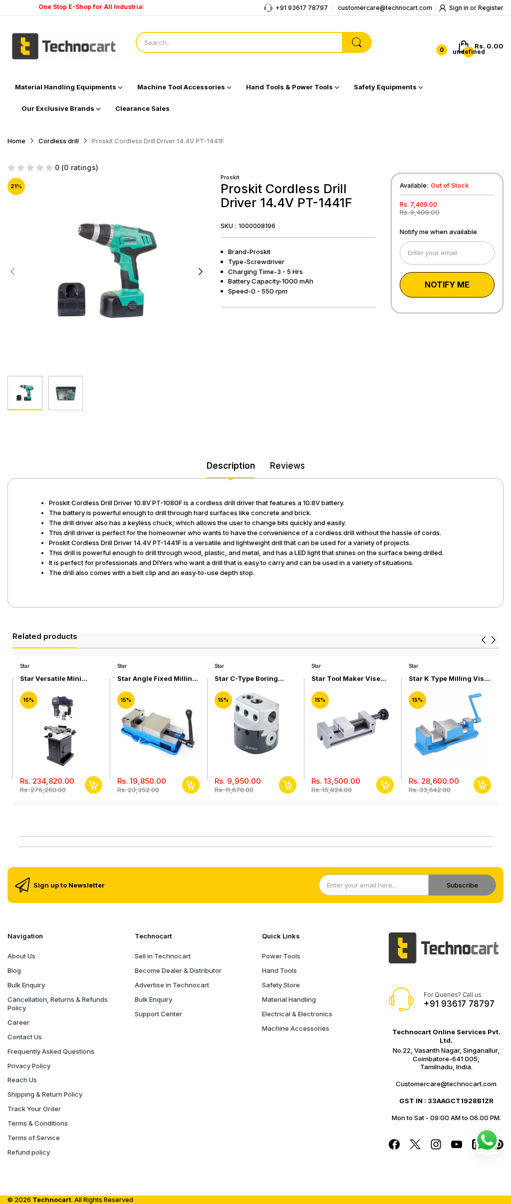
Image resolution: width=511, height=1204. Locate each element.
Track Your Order (34, 1109)
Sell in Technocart (163, 956)
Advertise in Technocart (172, 985)
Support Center (158, 1014)
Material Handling (289, 999)
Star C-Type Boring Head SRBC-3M (246, 678)
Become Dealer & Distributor (178, 970)
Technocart (51, 1200)
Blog (14, 970)
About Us (21, 956)
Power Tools (281, 956)
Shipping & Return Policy (44, 1094)
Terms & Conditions (37, 1123)
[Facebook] (394, 1145)
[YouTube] (456, 1145)
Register (491, 7)
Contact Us (24, 1037)
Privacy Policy (28, 1066)
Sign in (459, 7)
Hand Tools (279, 970)
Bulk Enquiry (26, 985)
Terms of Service (33, 1138)
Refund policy (28, 1152)
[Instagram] (436, 1145)
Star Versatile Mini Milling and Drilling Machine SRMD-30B (53, 678)
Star (24, 666)
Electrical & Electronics (297, 1014)
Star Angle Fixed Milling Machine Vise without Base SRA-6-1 (157, 678)
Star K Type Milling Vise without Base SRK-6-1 (448, 678)
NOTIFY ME (447, 285)
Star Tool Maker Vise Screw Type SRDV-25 (346, 678)
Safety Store (281, 985)
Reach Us (22, 1080)
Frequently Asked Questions (50, 1051)
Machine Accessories (295, 1028)
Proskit (230, 177)
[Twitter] (415, 1145)
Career (18, 1022)
